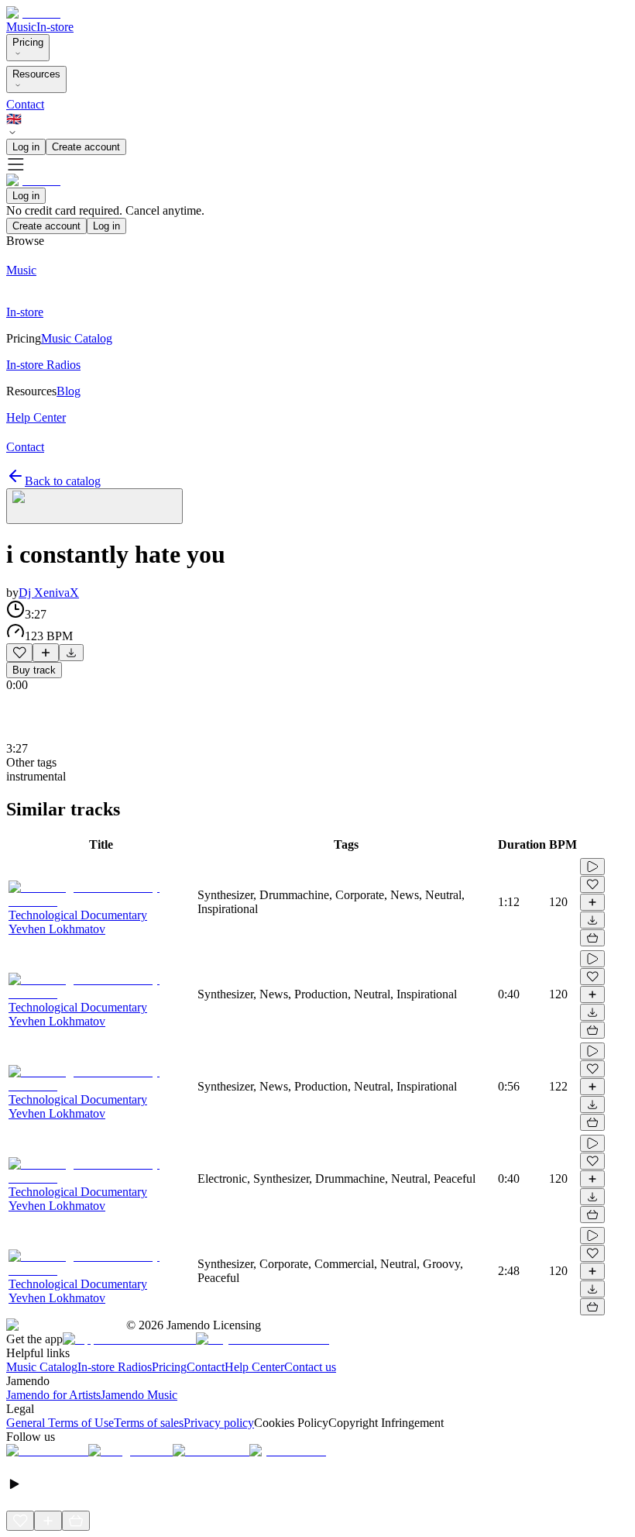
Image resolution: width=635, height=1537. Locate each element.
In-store (55, 26)
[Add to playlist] (46, 652)
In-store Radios (114, 1366)
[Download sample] (71, 652)
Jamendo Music (139, 1394)
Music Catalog (41, 1366)
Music (21, 26)
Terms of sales (149, 1422)
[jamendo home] (33, 12)
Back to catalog (63, 481)
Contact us (310, 1366)
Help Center (254, 1366)
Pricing (27, 42)
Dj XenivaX (49, 592)
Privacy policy (219, 1422)
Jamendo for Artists (53, 1394)
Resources (36, 74)
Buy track (34, 670)
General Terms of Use (60, 1422)
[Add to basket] (592, 937)
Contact (25, 104)
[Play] (94, 506)
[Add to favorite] (19, 652)
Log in (25, 147)
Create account (86, 147)
